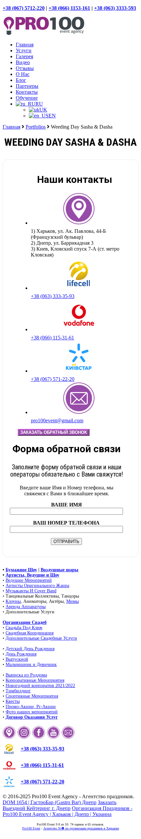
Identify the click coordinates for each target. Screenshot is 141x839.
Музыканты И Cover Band (31, 590)
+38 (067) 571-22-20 (52, 379)
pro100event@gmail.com (57, 420)
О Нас (23, 74)
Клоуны (13, 601)
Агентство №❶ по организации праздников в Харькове (81, 828)
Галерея (24, 56)
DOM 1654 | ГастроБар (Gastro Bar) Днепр (49, 802)
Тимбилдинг (18, 690)
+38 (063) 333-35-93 (52, 296)
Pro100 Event (31, 828)
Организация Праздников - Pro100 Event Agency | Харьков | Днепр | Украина (67, 811)
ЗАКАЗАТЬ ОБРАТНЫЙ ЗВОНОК (53, 432)
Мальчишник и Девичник (31, 664)
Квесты (13, 701)
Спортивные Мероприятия (32, 696)
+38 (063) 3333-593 (115, 8)
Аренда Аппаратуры (26, 606)
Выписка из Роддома (26, 675)
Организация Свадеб (25, 622)
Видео (23, 62)
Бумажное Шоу (21, 569)
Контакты (27, 92)
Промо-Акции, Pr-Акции (31, 706)
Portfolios (36, 127)
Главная (24, 44)
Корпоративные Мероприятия (35, 680)
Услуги (23, 50)
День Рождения (21, 654)
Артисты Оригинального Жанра (37, 585)
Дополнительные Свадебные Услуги (41, 638)
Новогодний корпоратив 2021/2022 (40, 685)
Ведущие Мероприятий (29, 580)
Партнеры (27, 86)
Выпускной (17, 659)
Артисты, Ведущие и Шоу (32, 575)
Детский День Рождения (30, 648)
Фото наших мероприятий (32, 711)
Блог (21, 80)
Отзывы (25, 68)
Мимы (72, 601)
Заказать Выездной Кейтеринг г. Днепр (59, 805)
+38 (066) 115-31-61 (52, 337)
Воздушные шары (59, 569)
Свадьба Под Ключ (24, 627)
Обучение (27, 98)
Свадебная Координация (29, 632)
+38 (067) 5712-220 (24, 8)
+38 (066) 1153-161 (69, 8)
